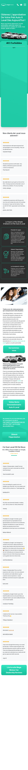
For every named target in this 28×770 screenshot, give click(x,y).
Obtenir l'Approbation (14, 435)
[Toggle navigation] (25, 4)
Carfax (19, 381)
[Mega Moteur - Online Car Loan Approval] (7, 5)
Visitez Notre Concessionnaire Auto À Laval (14, 404)
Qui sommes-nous (14, 349)
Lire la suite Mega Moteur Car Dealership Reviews (14, 670)
